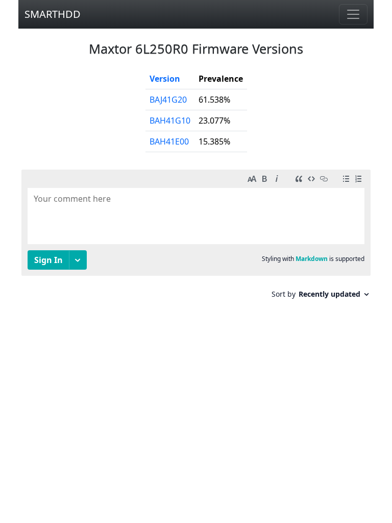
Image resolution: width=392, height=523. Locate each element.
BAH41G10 (170, 120)
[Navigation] (353, 14)
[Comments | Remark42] (196, 237)
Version (165, 78)
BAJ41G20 (168, 99)
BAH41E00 (169, 141)
